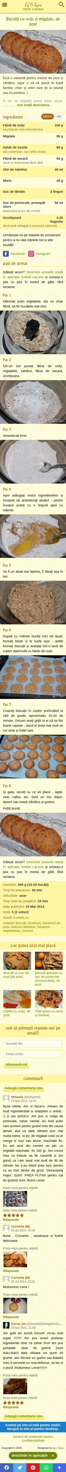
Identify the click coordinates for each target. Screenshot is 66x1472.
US (59, 116)
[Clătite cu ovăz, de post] (17, 999)
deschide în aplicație (30, 1455)
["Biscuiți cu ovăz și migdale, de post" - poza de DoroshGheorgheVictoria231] (17, 1386)
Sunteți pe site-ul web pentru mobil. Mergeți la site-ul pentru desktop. (33, 1427)
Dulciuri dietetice (23, 927)
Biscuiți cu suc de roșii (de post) (16, 975)
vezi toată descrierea (33, 105)
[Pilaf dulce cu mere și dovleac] (49, 999)
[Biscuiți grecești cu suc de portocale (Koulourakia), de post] (49, 961)
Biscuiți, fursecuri (28, 923)
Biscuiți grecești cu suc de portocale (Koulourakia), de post (48, 978)
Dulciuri (27, 931)
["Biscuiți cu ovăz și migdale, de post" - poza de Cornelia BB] (17, 1259)
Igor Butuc (59, 1448)
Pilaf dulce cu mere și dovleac (49, 1013)
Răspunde (11, 1220)
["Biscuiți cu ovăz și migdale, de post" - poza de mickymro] (17, 1199)
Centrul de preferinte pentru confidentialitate (33, 1438)
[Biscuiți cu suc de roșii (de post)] (17, 961)
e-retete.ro (21, 917)
